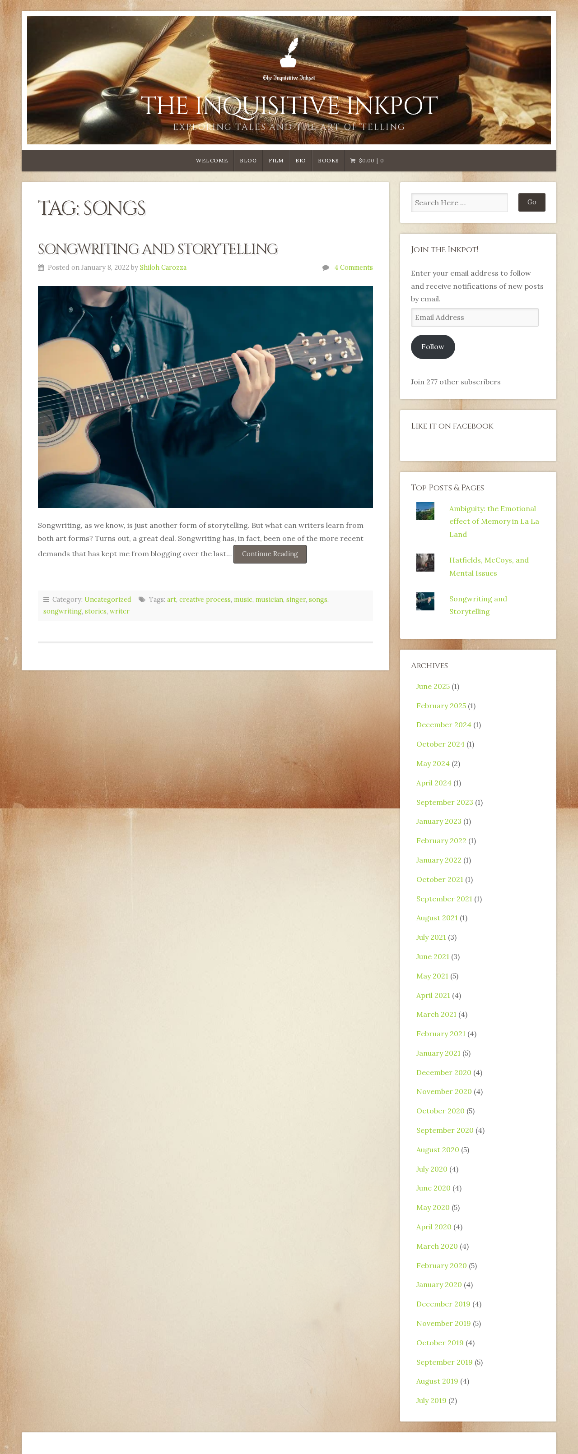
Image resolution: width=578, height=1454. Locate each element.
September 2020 (445, 1130)
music (243, 599)
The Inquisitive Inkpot (289, 106)
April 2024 (434, 782)
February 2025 (441, 705)
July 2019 (431, 1400)
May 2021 (432, 975)
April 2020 (434, 1226)
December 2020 (443, 1072)
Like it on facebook (452, 426)
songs (318, 599)
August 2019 (437, 1380)
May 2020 (433, 1207)
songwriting (62, 611)
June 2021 (432, 956)
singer (296, 599)
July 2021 (431, 937)
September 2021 (444, 898)
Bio (300, 160)
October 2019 (440, 1342)
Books (328, 160)
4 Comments (354, 267)
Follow (432, 346)
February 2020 (441, 1265)
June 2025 (433, 686)
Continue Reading (274, 556)
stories (96, 611)
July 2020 (431, 1168)
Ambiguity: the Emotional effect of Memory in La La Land (494, 521)
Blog (248, 160)
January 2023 (438, 821)
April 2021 (433, 995)
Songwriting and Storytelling (158, 249)
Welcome (212, 160)
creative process (205, 599)
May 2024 (433, 763)
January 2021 (438, 1052)
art (171, 599)
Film (276, 160)
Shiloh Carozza (163, 267)
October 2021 (439, 879)
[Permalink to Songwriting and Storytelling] (205, 397)
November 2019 (443, 1323)
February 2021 (441, 1033)
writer (120, 611)
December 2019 (443, 1303)
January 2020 (439, 1284)
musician (269, 599)
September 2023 (444, 802)
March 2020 (437, 1246)
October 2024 (440, 743)
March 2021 (436, 1014)
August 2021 (437, 917)
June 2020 (433, 1187)
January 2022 (438, 859)
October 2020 (440, 1110)
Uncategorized (107, 599)
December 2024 (443, 724)
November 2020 (444, 1091)
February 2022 (441, 840)
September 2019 (444, 1361)
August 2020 (437, 1149)
